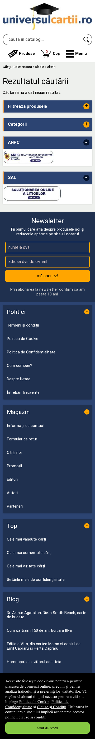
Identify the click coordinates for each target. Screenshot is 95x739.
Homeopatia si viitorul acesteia (34, 661)
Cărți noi (14, 452)
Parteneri (15, 506)
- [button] (86, 142)
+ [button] (86, 106)
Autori (12, 492)
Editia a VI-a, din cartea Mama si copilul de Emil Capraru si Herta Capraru (43, 646)
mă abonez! (47, 275)
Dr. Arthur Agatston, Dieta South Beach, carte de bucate (46, 615)
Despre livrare (18, 379)
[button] (76, 54)
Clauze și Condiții (51, 706)
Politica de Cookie (34, 701)
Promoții (14, 466)
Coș (52, 52)
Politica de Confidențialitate (31, 352)
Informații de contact (26, 425)
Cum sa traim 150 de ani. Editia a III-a (39, 630)
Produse (27, 53)
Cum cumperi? (19, 365)
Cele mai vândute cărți (26, 539)
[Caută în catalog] (86, 39)
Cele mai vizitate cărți (26, 566)
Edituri (12, 479)
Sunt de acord (47, 727)
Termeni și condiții (23, 325)
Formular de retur (22, 439)
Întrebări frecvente (23, 392)
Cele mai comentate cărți (29, 552)
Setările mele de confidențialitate (36, 579)
